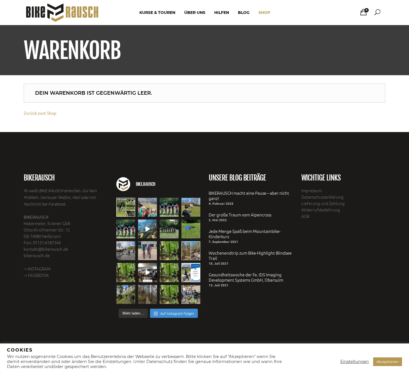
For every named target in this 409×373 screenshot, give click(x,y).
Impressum (311, 190)
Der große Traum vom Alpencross (240, 215)
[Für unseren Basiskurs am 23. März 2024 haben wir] (125, 229)
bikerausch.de (37, 255)
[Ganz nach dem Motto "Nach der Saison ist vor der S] (190, 294)
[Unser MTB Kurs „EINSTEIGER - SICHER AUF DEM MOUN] (169, 229)
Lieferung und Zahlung (323, 203)
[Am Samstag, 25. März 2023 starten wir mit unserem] (125, 272)
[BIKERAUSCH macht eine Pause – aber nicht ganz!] (147, 207)
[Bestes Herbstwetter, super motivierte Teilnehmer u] (125, 294)
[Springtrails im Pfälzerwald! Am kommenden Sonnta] (190, 250)
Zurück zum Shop (40, 113)
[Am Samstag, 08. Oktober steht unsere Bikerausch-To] (147, 294)
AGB (305, 216)
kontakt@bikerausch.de (46, 249)
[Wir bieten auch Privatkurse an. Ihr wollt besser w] (190, 207)
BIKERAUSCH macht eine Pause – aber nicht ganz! (249, 195)
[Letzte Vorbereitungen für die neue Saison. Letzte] (147, 272)
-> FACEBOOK (36, 275)
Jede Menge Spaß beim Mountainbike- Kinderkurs (244, 233)
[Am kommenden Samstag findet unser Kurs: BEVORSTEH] (147, 250)
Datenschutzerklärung (322, 197)
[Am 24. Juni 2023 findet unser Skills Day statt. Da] (190, 229)
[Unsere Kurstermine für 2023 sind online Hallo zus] (169, 272)
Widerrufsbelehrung (320, 210)
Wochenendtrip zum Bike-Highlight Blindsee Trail (250, 255)
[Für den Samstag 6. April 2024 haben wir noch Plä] (169, 207)
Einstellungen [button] (354, 361)
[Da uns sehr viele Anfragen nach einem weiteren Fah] (169, 294)
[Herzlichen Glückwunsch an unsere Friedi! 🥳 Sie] (190, 272)
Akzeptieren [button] (387, 361)
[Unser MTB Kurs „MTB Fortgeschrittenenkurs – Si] (125, 250)
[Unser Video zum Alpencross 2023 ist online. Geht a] (147, 229)
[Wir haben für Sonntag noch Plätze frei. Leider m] (169, 250)
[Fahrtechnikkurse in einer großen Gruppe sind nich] (125, 207)
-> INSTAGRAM (37, 269)
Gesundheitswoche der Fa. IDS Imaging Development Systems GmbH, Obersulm (246, 277)
